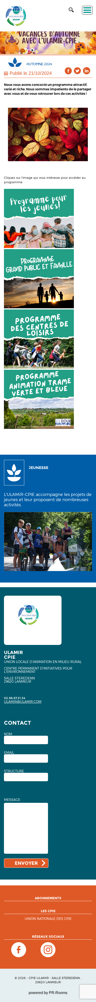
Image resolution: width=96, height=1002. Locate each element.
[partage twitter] (77, 70)
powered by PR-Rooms (48, 993)
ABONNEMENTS (48, 898)
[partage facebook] (68, 70)
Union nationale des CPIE (48, 919)
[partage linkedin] (86, 70)
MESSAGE (12, 799)
